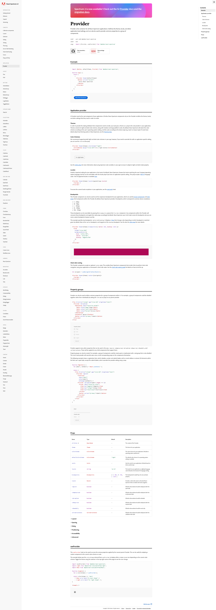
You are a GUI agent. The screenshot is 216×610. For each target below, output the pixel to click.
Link (4, 279)
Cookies (133, 608)
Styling (4, 39)
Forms (4, 55)
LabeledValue (6, 334)
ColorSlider (5, 162)
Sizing (74, 526)
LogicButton (6, 101)
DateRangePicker (7, 189)
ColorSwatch (6, 165)
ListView (5, 129)
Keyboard (5, 382)
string (89, 469)
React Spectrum (7, 261)
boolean (89, 487)
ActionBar (5, 120)
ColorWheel (6, 171)
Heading (5, 373)
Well (4, 391)
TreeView (5, 145)
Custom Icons (6, 250)
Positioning (75, 530)
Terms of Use (128, 608)
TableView (5, 139)
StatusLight (5, 346)
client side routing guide (118, 267)
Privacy (122, 608)
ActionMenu (6, 123)
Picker (4, 316)
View (4, 388)
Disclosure (5, 276)
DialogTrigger (6, 302)
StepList (5, 112)
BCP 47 (143, 174)
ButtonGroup (6, 95)
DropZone (5, 203)
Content (5, 360)
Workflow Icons (6, 253)
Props (202, 34)
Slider (4, 232)
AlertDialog (5, 290)
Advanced (75, 537)
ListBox (4, 126)
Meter (4, 337)
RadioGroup (6, 223)
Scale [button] (88, 463)
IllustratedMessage (7, 376)
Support (5, 19)
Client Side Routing (7, 52)
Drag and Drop (6, 58)
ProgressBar (6, 340)
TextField (5, 242)
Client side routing (206, 28)
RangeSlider (6, 226)
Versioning (5, 22)
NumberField (6, 220)
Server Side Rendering (8, 48)
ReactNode (90, 443)
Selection (5, 36)
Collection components (8, 30)
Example (203, 10)
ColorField (5, 156)
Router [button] (89, 481)
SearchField (6, 229)
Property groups (205, 31)
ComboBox (5, 313)
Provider (5, 66)
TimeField (5, 195)
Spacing (74, 522)
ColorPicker (5, 159)
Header (4, 369)
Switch (4, 235)
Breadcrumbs (6, 272)
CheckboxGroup (7, 214)
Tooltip (4, 305)
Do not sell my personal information (144, 608)
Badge (4, 328)
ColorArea (5, 153)
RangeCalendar (6, 192)
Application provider (206, 13)
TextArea (5, 239)
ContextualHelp (6, 293)
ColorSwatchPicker (7, 168)
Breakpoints (205, 25)
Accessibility (76, 533)
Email (75, 409)
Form (4, 217)
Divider (4, 363)
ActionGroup (6, 89)
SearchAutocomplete (8, 319)
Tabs (4, 282)
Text (4, 385)
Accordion (5, 269)
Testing (4, 42)
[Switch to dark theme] (213, 2)
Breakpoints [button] (90, 475)
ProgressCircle (6, 343)
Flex (4, 74)
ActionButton (6, 85)
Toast (4, 349)
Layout (4, 33)
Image (4, 379)
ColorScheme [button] (90, 451)
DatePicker (5, 185)
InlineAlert (5, 331)
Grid (4, 77)
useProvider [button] (76, 552)
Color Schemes (205, 19)
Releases (5, 16)
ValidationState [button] (92, 513)
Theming (5, 45)
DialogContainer (7, 299)
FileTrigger (5, 98)
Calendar (5, 179)
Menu (4, 132)
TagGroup (5, 142)
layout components (139, 197)
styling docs (78, 165)
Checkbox (5, 211)
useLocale (110, 189)
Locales (204, 22)
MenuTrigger (6, 135)
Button (4, 92)
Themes (204, 16)
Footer (4, 366)
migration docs (82, 11)
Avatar (4, 357)
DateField (5, 182)
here (95, 176)
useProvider (204, 38)
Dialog (4, 296)
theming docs (108, 132)
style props (132, 222)
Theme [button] (88, 447)
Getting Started (6, 13)
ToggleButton (6, 104)
